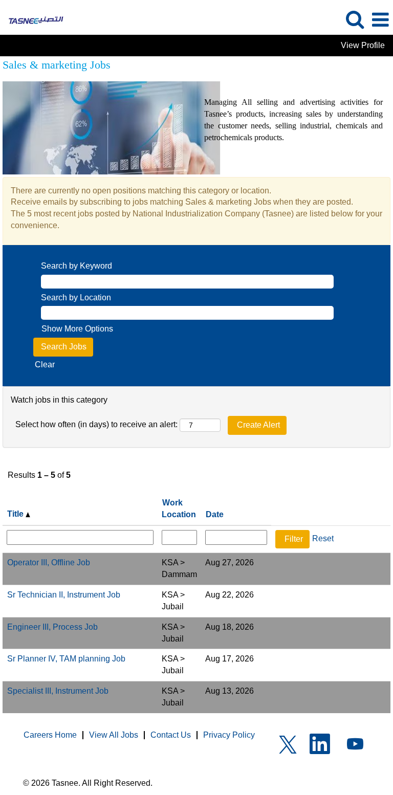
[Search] (354, 19)
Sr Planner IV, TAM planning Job (66, 658)
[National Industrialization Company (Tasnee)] (32, 19)
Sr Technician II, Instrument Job (63, 594)
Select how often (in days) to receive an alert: (96, 424)
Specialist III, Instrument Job (57, 691)
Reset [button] (323, 538)
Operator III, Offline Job (48, 562)
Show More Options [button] (77, 328)
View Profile (363, 45)
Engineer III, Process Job (52, 627)
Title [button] (16, 514)
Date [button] (215, 514)
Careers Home (50, 735)
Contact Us (170, 735)
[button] (380, 20)
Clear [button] (45, 364)
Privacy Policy (229, 735)
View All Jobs (113, 735)
